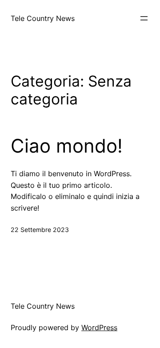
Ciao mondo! (67, 146)
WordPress (99, 327)
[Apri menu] (144, 18)
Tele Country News (43, 18)
